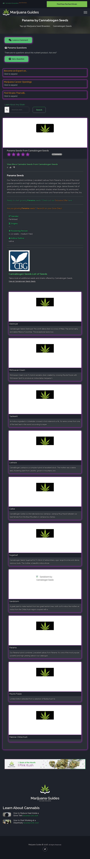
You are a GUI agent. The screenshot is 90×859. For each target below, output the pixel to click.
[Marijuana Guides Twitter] (45, 849)
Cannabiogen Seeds (62, 26)
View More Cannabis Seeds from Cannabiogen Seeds (32, 164)
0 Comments (56, 154)
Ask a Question (18, 59)
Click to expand (10, 74)
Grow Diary (56, 208)
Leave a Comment (20, 40)
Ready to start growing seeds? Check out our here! (39, 200)
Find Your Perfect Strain (67, 4)
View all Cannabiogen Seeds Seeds (22, 281)
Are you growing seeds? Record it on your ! (34, 208)
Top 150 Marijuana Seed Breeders (35, 26)
